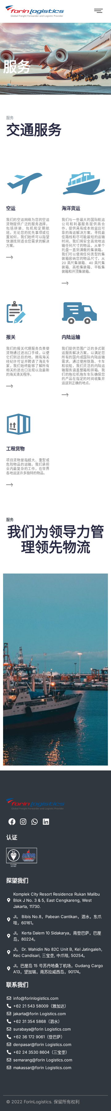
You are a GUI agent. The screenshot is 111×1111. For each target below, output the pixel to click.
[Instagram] (23, 821)
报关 (10, 337)
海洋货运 (71, 208)
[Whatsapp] (34, 821)
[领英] (45, 821)
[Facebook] (12, 821)
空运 (10, 208)
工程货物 (15, 448)
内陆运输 (71, 337)
